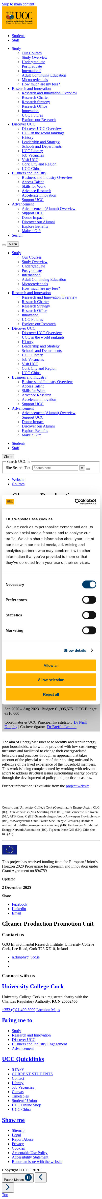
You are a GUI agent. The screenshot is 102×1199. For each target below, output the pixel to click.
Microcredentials (35, 80)
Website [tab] (18, 479)
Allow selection (51, 680)
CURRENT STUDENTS (32, 1074)
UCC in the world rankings (43, 133)
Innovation (30, 111)
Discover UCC (23, 1039)
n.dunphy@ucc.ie (26, 957)
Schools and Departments (42, 146)
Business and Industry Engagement (39, 1044)
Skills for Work (34, 186)
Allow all (51, 665)
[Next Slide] (8, 1187)
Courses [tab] (18, 484)
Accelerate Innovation (39, 195)
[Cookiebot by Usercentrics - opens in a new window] (74, 501)
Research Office (34, 106)
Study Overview (35, 57)
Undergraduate (33, 62)
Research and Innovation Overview (49, 93)
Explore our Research (39, 120)
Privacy (18, 1144)
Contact (18, 1078)
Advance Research (36, 191)
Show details (75, 650)
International (31, 71)
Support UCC (33, 200)
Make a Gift (31, 231)
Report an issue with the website (37, 1161)
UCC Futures (32, 115)
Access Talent (33, 182)
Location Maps (48, 1010)
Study (16, 1031)
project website (77, 786)
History (27, 137)
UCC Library (32, 151)
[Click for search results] (88, 469)
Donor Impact (33, 217)
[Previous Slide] (41, 1177)
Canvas (18, 1092)
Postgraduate (32, 66)
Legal (16, 1135)
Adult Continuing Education (44, 75)
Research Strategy (36, 102)
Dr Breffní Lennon (61, 727)
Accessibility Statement (30, 1157)
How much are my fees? (41, 84)
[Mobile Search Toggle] (4, 245)
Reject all (51, 694)
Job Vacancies (33, 155)
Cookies (18, 1148)
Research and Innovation (31, 1035)
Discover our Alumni (38, 222)
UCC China (31, 168)
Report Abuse (22, 1139)
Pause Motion (14, 1180)
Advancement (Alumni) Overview (49, 208)
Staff (15, 40)
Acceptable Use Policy (30, 1153)
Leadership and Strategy (41, 142)
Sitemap (18, 1130)
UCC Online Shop (26, 1105)
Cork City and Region (39, 164)
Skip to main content (18, 4)
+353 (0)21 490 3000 (18, 1010)
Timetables (20, 1096)
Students (18, 36)
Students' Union (24, 1100)
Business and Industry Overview (47, 177)
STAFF (18, 1069)
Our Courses (32, 53)
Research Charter (35, 97)
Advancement (23, 1048)
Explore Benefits (35, 226)
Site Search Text (19, 468)
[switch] (89, 600)
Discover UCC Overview (42, 128)
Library (18, 1083)
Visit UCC (30, 160)
